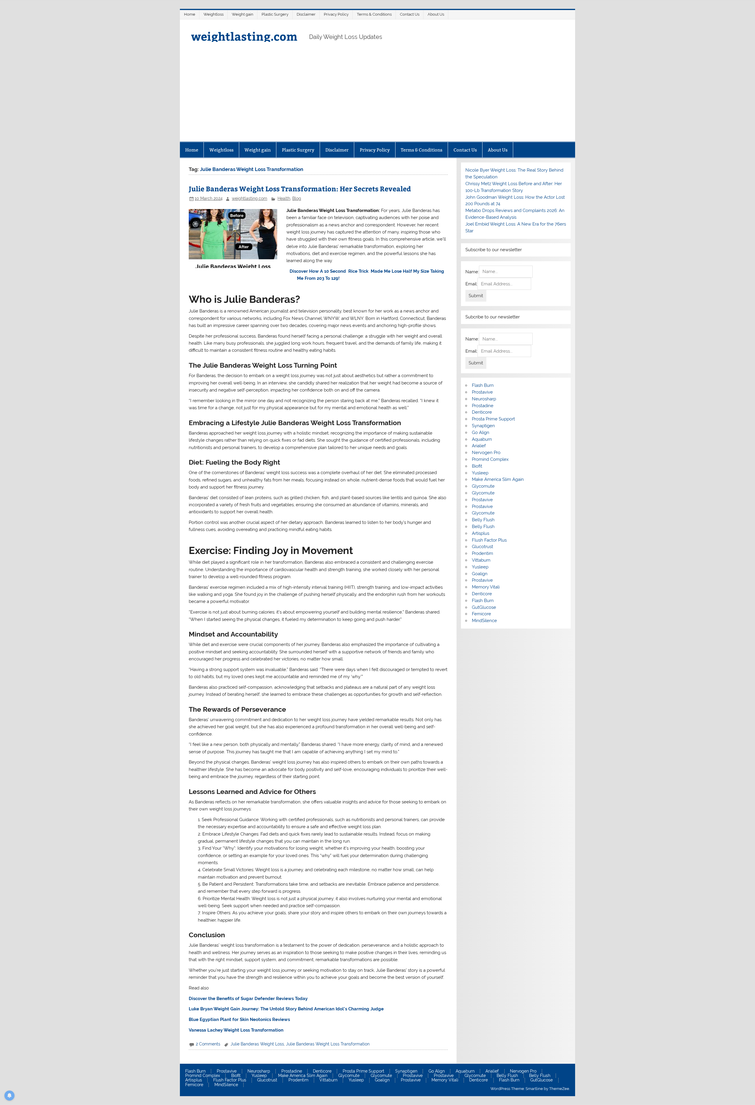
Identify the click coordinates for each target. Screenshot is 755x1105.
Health (284, 198)
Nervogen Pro (486, 452)
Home (189, 14)
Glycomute (483, 486)
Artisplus (480, 533)
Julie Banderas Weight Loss (257, 1044)
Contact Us (409, 14)
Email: (471, 284)
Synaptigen (483, 425)
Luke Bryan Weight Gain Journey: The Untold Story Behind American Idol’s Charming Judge (286, 1009)
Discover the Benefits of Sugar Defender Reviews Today (248, 998)
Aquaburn (482, 439)
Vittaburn (481, 560)
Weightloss (213, 14)
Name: (472, 271)
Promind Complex (490, 459)
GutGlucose (484, 607)
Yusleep (480, 473)
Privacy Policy (336, 14)
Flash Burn (483, 385)
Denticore (482, 412)
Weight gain (242, 14)
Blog (296, 198)
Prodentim (482, 553)
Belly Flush (483, 519)
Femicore (481, 613)
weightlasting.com (244, 36)
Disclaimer (306, 14)
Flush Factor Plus (489, 540)
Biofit (477, 466)
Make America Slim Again (498, 479)
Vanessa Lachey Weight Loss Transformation (236, 1030)
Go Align (480, 432)
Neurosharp (484, 399)
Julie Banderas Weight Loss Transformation (328, 1044)
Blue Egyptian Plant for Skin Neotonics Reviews (239, 1019)
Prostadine (482, 405)
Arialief (479, 445)
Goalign (480, 573)
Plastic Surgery (275, 14)
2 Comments (208, 1044)
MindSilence (484, 620)
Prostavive (482, 392)
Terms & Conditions (374, 14)
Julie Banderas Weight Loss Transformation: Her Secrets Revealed (300, 188)
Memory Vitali (486, 587)
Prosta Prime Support (493, 419)
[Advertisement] (377, 97)
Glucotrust (482, 546)
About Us (436, 14)
